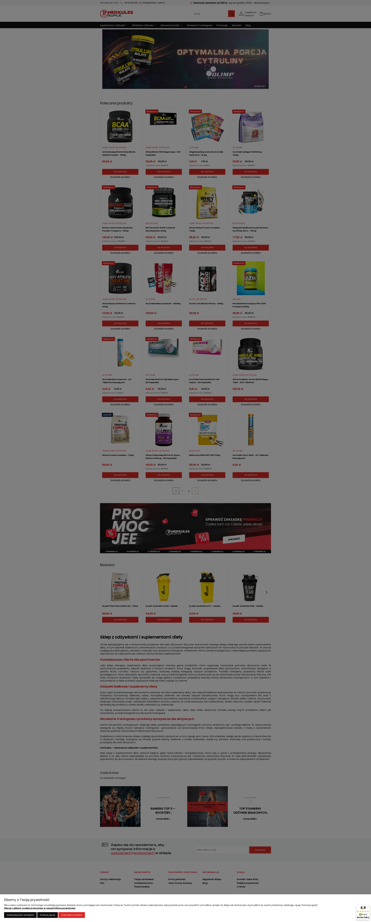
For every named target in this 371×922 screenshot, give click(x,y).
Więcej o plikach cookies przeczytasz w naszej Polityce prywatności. (40, 908)
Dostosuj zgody (47, 915)
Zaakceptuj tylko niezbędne (20, 915)
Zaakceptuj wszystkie (71, 915)
